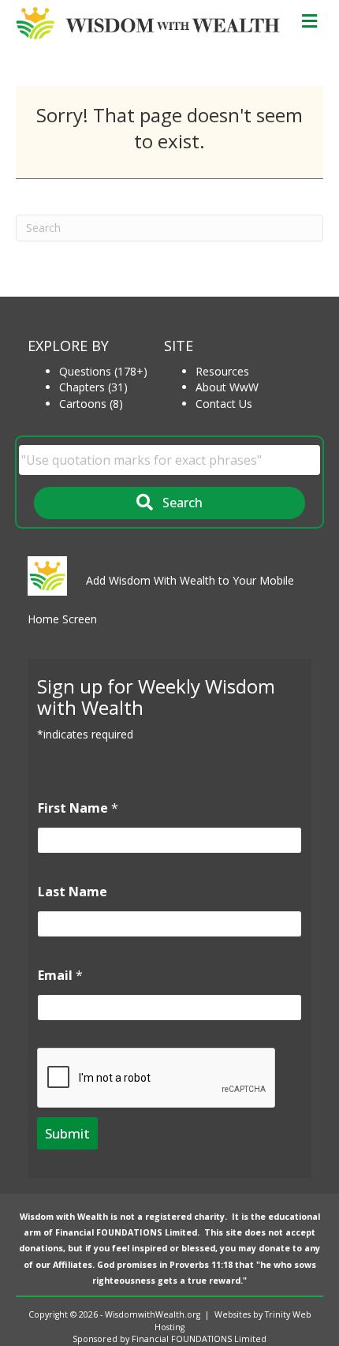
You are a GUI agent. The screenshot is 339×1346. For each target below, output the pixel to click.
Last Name (72, 891)
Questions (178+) (103, 371)
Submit (67, 1133)
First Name (78, 808)
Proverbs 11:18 (201, 1264)
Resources (222, 371)
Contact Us (224, 403)
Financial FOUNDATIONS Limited (126, 1232)
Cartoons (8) (91, 403)
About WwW (227, 386)
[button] (169, 503)
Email (60, 975)
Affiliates (72, 1264)
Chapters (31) (93, 386)
